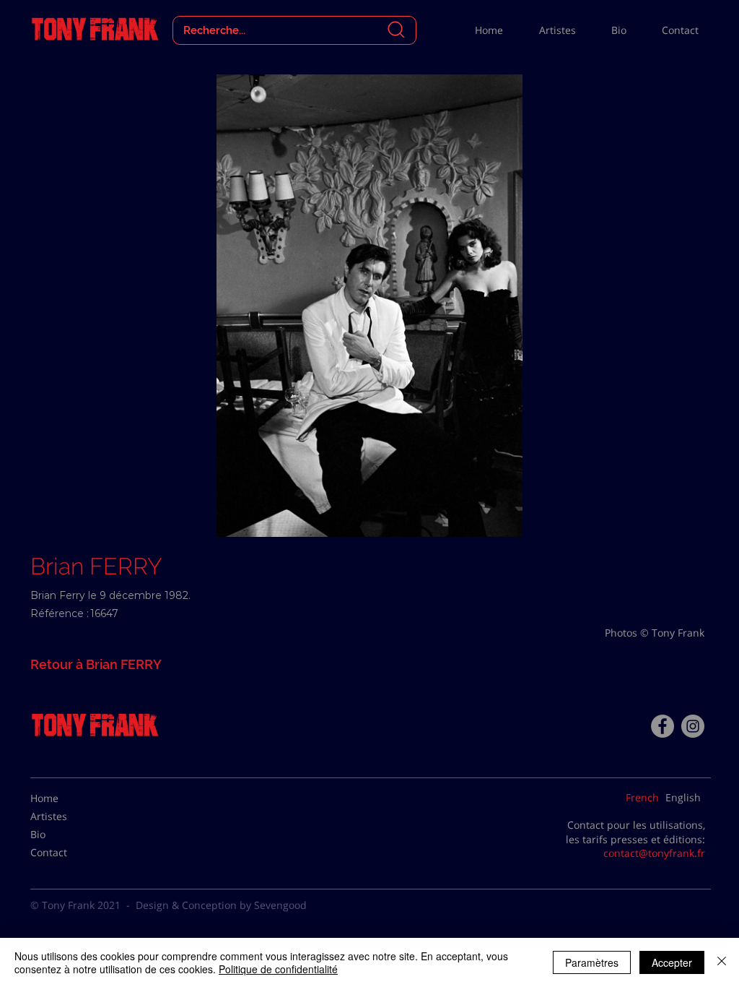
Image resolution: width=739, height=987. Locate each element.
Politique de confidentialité (278, 969)
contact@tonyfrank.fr (654, 853)
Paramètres (591, 962)
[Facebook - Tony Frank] (662, 726)
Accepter (672, 962)
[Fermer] (721, 962)
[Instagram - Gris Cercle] (692, 726)
